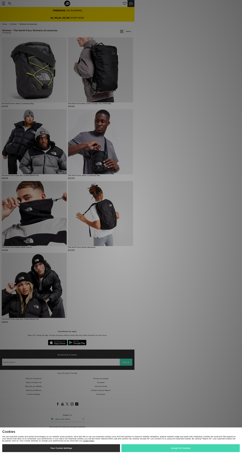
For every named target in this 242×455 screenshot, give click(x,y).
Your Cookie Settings (61, 448)
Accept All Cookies (180, 448)
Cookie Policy (89, 441)
